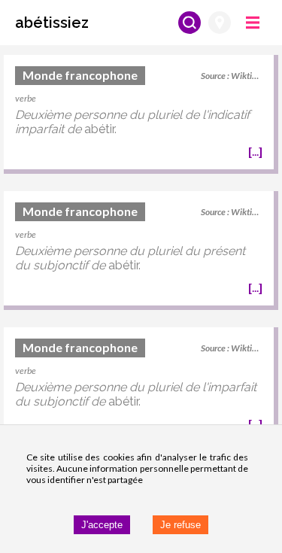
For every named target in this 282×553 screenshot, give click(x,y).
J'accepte (102, 524)
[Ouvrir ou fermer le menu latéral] (252, 22)
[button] (52, 23)
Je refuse (180, 524)
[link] (138, 114)
